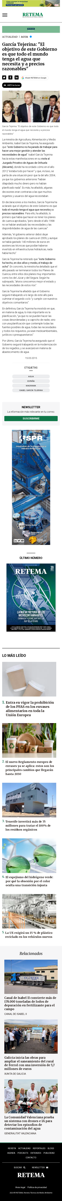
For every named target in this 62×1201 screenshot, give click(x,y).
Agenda (11, 1153)
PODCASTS (23, 1153)
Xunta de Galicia (15, 1073)
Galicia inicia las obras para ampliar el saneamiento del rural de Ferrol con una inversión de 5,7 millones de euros (29, 1063)
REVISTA (12, 1148)
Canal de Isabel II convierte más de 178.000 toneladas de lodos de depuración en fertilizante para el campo (30, 1003)
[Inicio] (33, 15)
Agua (24, 36)
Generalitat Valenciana (20, 1133)
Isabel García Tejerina (31, 390)
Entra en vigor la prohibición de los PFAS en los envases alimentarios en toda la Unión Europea (30, 708)
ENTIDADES (36, 1153)
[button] (4, 77)
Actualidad (10, 36)
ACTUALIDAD (24, 1148)
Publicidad (49, 1153)
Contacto (31, 1157)
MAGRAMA (31, 386)
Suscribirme (31, 418)
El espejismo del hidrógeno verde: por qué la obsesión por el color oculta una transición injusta (29, 881)
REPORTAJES (39, 1148)
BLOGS (51, 1148)
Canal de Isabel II (15, 1013)
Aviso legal (20, 1187)
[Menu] (5, 15)
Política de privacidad (37, 1187)
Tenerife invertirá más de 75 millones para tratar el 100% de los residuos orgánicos (28, 825)
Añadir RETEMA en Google (35, 78)
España (31, 381)
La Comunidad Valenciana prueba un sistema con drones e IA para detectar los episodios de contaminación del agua (29, 1122)
